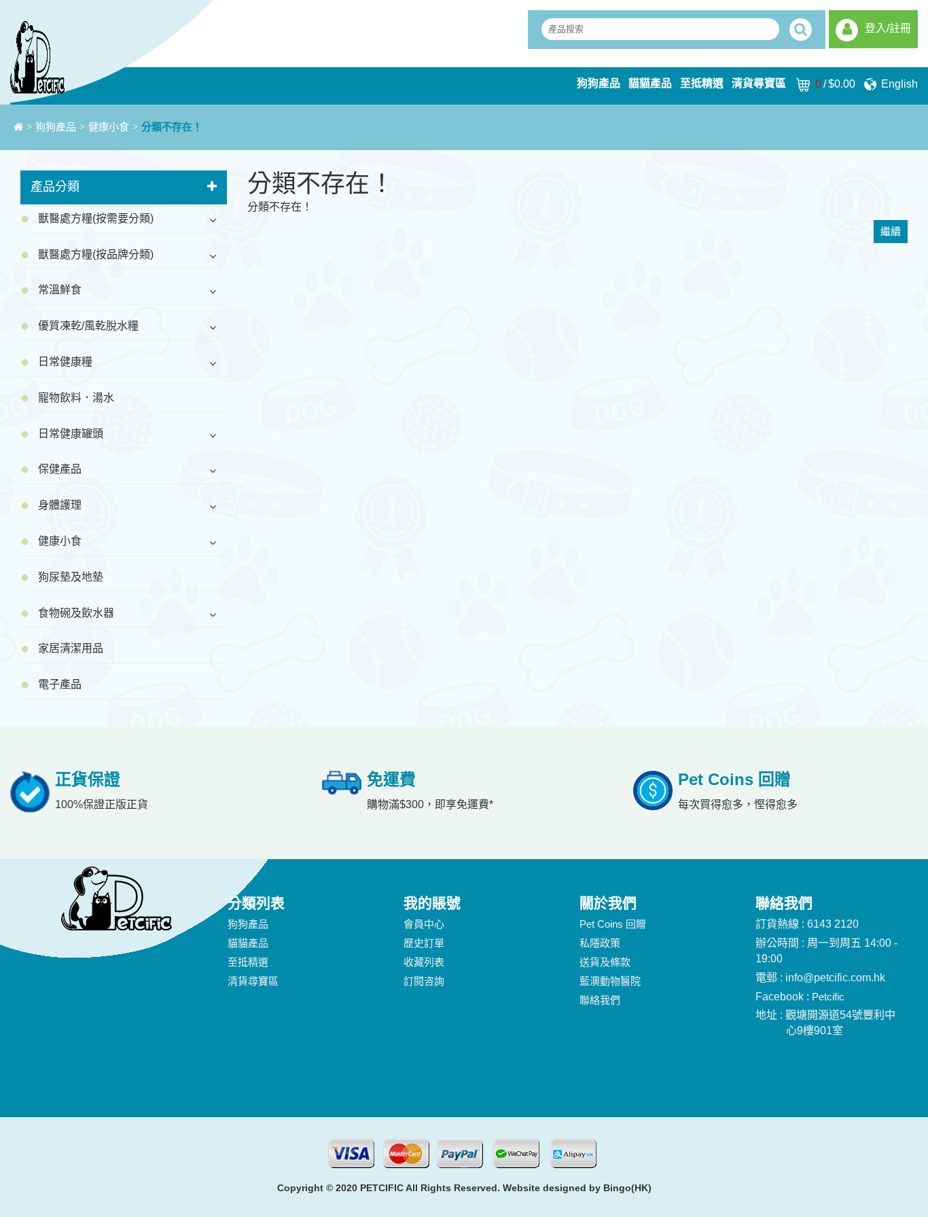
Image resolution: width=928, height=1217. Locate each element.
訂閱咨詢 (424, 981)
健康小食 (108, 127)
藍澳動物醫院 (610, 981)
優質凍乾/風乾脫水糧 (88, 325)
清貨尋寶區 (759, 83)
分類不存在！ (171, 127)
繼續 (890, 231)
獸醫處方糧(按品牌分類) (96, 254)
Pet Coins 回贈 (612, 924)
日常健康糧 (65, 361)
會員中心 (424, 924)
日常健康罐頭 (70, 433)
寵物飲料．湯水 (76, 397)
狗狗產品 (598, 83)
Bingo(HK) (627, 1187)
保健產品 (60, 469)
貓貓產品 (650, 83)
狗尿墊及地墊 (70, 577)
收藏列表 (424, 962)
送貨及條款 (604, 962)
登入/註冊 (888, 28)
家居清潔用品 (70, 648)
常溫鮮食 (60, 289)
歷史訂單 (424, 943)
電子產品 (60, 684)
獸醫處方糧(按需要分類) (96, 218)
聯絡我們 (599, 1000)
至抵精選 (702, 83)
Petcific (828, 996)
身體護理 (60, 505)
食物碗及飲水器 (76, 613)
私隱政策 (599, 943)
